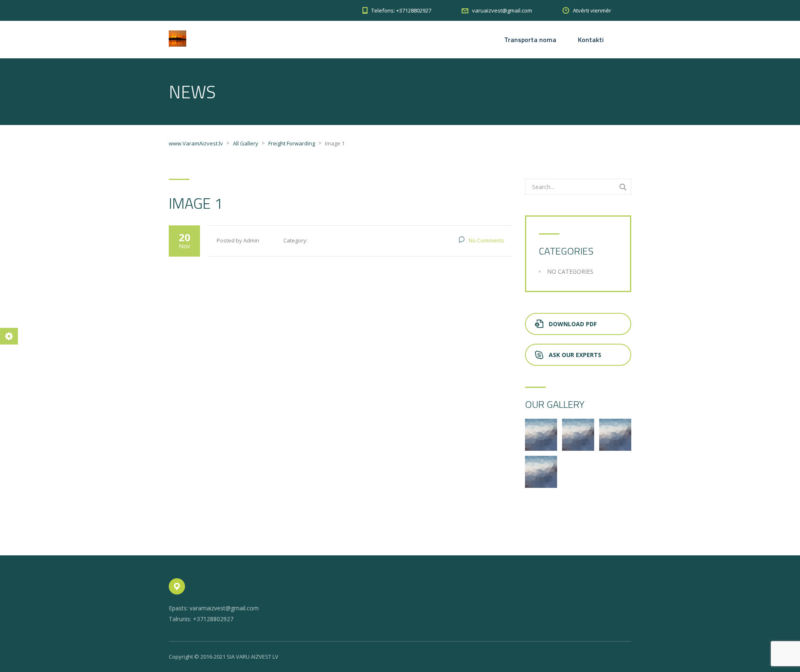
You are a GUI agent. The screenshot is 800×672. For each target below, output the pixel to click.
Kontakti (591, 40)
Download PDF (573, 324)
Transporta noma (530, 40)
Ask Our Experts (575, 355)
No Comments (486, 240)
